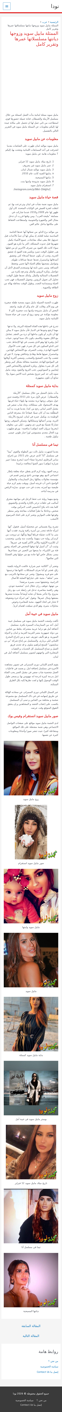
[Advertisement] (31, 80)
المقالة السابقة (31, 1326)
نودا (55, 6)
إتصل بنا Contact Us (47, 1372)
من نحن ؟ (53, 1361)
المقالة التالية (31, 1336)
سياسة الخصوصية (49, 1366)
